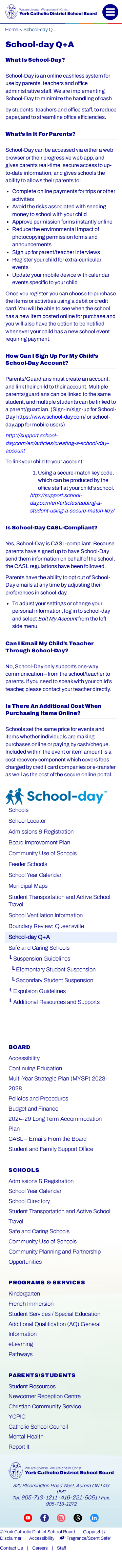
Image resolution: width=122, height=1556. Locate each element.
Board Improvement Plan (39, 842)
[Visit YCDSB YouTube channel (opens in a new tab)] (32, 1517)
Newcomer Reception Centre (44, 1396)
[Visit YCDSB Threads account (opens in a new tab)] (82, 1517)
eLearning (20, 1344)
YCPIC (16, 1416)
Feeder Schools (27, 864)
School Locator (27, 821)
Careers (40, 1548)
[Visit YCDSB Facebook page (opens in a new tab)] (48, 1517)
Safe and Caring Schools (38, 948)
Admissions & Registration (41, 831)
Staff (61, 1548)
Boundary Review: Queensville (46, 926)
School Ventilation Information (45, 915)
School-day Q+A (29, 937)
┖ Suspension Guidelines (39, 958)
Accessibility (24, 1058)
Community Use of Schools (42, 853)
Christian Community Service (44, 1406)
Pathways (20, 1354)
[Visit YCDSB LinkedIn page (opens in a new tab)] (94, 1517)
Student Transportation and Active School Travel (59, 901)
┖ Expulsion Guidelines (37, 991)
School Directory (29, 1201)
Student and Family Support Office (50, 1149)
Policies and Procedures (38, 1098)
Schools (18, 810)
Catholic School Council (38, 1427)
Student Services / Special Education (54, 1314)
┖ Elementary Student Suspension (52, 969)
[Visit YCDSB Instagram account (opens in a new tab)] (65, 1517)
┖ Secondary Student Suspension (50, 980)
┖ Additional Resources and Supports (54, 1002)
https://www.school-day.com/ (51, 417)
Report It (18, 1447)
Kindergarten (24, 1293)
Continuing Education (35, 1068)
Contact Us (11, 1548)
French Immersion (31, 1304)
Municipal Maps (27, 886)
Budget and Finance (33, 1109)
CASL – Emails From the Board (47, 1139)
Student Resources (32, 1386)
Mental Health (25, 1436)
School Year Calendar (34, 875)
